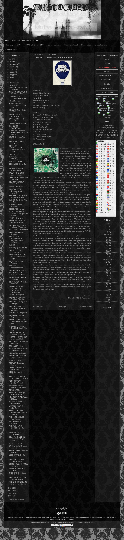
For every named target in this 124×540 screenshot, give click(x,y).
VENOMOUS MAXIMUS (17, 353)
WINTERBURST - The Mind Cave (17, 407)
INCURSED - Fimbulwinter (18, 230)
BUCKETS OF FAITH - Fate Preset (17, 120)
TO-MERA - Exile (15, 101)
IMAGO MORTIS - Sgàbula (15, 422)
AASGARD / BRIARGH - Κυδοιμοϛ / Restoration (18, 226)
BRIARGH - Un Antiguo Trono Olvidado (17, 393)
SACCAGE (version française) (16, 158)
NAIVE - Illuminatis (16, 186)
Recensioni (86, 298)
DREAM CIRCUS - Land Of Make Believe (17, 478)
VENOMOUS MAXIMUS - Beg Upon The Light (18, 298)
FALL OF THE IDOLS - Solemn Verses (17, 174)
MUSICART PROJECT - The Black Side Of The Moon (18, 328)
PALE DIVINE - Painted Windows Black (17, 474)
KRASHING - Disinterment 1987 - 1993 (18, 342)
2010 (10, 493)
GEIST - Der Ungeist (16, 295)
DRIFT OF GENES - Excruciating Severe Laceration (17, 308)
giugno (12, 72)
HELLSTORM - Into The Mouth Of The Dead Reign (17, 257)
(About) (107, 118)
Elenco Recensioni (54, 45)
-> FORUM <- (107, 84)
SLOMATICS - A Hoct (16, 209)
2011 (10, 491)
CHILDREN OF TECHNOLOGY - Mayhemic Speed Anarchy (16, 239)
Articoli (106, 235)
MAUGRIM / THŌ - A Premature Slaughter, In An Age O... (18, 213)
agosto (12, 67)
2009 (10, 496)
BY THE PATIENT (15, 443)
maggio (12, 75)
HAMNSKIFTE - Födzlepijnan (14, 433)
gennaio (13, 85)
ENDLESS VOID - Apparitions (15, 115)
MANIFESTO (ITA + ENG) (35, 45)
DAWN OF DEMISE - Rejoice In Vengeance (17, 386)
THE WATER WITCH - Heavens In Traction (17, 333)
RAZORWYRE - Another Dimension (17, 278)
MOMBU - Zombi (15, 360)
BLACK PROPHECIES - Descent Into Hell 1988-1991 (18, 321)
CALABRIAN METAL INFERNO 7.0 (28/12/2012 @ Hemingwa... (16, 289)
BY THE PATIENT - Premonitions (16, 403)
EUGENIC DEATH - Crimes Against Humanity (16, 191)
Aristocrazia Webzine (38, 522)
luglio (12, 69)
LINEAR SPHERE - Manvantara (16, 205)
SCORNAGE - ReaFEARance (15, 127)
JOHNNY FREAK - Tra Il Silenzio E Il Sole (18, 456)
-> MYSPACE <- (107, 88)
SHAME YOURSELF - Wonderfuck (17, 183)
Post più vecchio (86, 307)
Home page (9, 45)
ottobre (12, 61)
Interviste (106, 259)
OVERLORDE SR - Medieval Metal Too (17, 274)
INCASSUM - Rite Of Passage (16, 262)
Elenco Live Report (71, 45)
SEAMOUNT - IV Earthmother (15, 251)
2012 (10, 488)
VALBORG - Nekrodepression (16, 267)
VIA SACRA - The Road (17, 270)
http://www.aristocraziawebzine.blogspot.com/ (43, 517)
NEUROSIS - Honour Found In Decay (16, 460)
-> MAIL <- (107, 72)
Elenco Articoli (86, 45)
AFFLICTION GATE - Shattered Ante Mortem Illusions (18, 412)
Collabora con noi (11, 50)
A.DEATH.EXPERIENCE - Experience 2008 (18, 338)
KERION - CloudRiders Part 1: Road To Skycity (18, 377)
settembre (13, 64)
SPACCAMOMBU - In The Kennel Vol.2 (18, 283)
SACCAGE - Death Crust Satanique (18, 88)
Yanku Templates (62, 522)
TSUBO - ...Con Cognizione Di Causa (17, 97)
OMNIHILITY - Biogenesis (18, 313)
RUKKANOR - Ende (16, 346)
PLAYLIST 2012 (14, 390)
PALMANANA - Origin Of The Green (18, 233)
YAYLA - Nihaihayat (16, 218)
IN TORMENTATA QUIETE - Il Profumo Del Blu (18, 350)
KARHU (12, 245)
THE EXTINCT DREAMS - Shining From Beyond (18, 483)
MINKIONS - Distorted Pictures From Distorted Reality (18, 132)
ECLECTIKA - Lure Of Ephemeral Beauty (17, 222)
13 (107, 224)
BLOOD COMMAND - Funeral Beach (16, 169)
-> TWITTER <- (107, 92)
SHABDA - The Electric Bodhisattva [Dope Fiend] (17, 439)
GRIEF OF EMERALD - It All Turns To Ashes (18, 93)
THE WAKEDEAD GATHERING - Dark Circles (17, 428)
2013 (10, 59)
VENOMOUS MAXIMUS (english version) (17, 357)
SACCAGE (13, 154)
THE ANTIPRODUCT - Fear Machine (17, 418)
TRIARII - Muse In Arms (17, 123)
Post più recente (37, 307)
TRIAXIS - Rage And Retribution (16, 368)
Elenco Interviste (101, 45)
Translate (68, 527)
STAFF (19, 45)
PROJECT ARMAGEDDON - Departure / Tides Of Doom (17, 149)
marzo (12, 80)
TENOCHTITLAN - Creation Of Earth (16, 382)
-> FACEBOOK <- (107, 80)
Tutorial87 (80, 522)
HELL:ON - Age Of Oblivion (15, 373)
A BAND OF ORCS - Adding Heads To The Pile (17, 105)
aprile (12, 77)
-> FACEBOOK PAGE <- (107, 76)
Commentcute (88, 522)
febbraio (13, 82)
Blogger (21, 499)
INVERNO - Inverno (16, 161)
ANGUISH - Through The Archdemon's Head (18, 196)
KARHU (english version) (18, 248)
